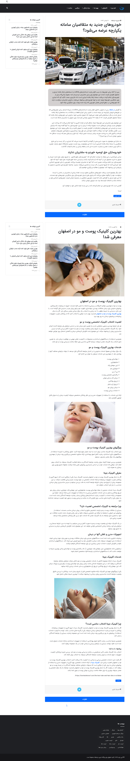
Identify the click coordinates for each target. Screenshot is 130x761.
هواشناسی (120, 747)
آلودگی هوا (120, 730)
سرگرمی (77, 8)
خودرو (112, 737)
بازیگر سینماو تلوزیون (117, 733)
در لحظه (112, 110)
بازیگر (113, 730)
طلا (107, 737)
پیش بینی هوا (102, 747)
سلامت (70, 8)
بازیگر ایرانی (106, 730)
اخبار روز (113, 8)
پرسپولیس (112, 747)
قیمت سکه (112, 744)
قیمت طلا (103, 744)
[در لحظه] (121, 8)
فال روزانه (101, 737)
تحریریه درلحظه (115, 20)
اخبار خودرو (117, 196)
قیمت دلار (120, 744)
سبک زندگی (86, 8)
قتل (116, 740)
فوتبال (121, 740)
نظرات (84, 214)
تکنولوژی (104, 8)
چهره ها (96, 8)
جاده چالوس (120, 737)
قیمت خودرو (109, 740)
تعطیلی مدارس (105, 733)
